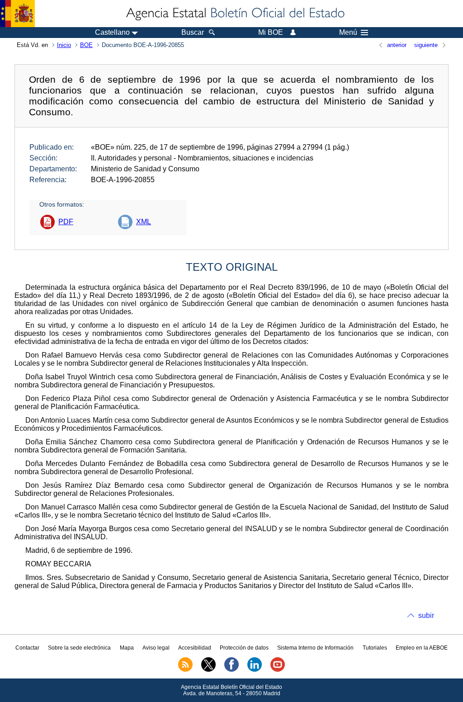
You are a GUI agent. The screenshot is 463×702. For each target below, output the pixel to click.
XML (143, 222)
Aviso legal (156, 648)
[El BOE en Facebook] (231, 670)
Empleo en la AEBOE (422, 648)
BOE (86, 45)
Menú (348, 32)
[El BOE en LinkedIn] (254, 670)
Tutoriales (375, 648)
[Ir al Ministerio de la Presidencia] (17, 13)
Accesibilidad (194, 648)
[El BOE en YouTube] (277, 670)
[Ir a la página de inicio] (235, 13)
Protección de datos (244, 648)
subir (426, 615)
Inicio (64, 45)
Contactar (27, 648)
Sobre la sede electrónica (79, 648)
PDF (65, 222)
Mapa (127, 648)
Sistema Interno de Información (315, 648)
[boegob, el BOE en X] (208, 670)
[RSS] (185, 670)
